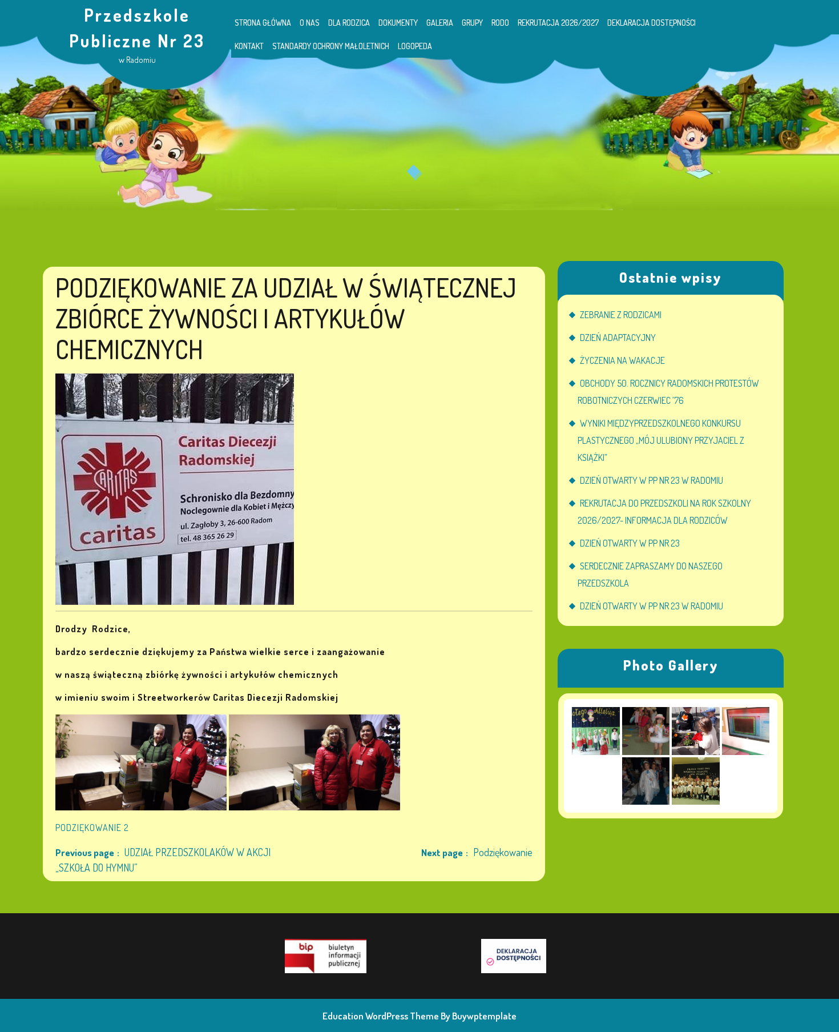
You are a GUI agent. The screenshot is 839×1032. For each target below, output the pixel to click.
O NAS (310, 22)
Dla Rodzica (349, 22)
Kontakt (249, 46)
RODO (500, 22)
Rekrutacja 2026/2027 (558, 22)
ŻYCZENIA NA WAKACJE (622, 360)
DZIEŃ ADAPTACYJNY (618, 337)
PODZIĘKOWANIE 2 (92, 827)
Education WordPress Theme (380, 1016)
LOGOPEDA (415, 46)
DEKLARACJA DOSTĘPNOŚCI (651, 22)
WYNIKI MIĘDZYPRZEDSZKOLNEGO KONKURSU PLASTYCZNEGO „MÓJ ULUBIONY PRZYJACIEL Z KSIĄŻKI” (661, 440)
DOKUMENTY (398, 22)
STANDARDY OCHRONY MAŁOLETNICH (330, 46)
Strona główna (263, 22)
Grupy (472, 22)
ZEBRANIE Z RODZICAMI (620, 314)
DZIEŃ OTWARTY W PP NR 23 (630, 543)
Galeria (439, 22)
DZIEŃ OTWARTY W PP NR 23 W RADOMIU (651, 480)
